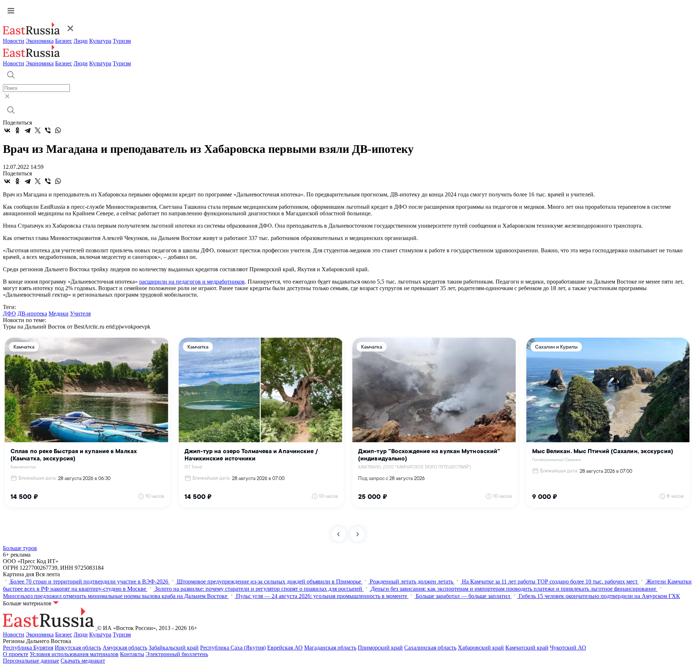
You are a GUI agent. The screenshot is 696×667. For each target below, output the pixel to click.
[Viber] (48, 130)
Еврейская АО (285, 647)
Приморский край (380, 647)
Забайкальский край (174, 647)
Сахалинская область (430, 647)
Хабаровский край (481, 647)
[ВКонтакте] (7, 130)
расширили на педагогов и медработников (192, 281)
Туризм (122, 41)
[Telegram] (27, 130)
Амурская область (125, 647)
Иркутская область (78, 647)
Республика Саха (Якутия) (233, 647)
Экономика (40, 41)
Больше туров (20, 548)
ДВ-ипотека (32, 313)
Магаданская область (330, 647)
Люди (81, 41)
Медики (59, 313)
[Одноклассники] (17, 130)
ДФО (9, 313)
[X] (37, 130)
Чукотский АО (568, 647)
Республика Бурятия (28, 647)
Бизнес (63, 41)
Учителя (80, 313)
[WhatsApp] (58, 130)
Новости (13, 41)
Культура (100, 41)
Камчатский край (526, 647)
